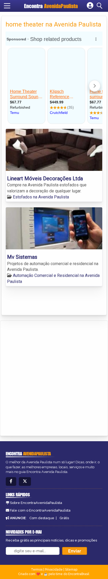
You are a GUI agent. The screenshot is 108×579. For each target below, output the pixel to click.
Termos (36, 569)
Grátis (64, 518)
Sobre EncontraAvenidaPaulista (36, 503)
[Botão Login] (90, 5)
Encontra (51, 6)
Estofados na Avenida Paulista (41, 196)
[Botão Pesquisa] (100, 6)
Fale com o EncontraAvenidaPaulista (40, 510)
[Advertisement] (54, 377)
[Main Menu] (7, 6)
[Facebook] (11, 481)
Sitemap (71, 569)
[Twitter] (25, 481)
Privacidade (54, 569)
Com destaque (41, 518)
